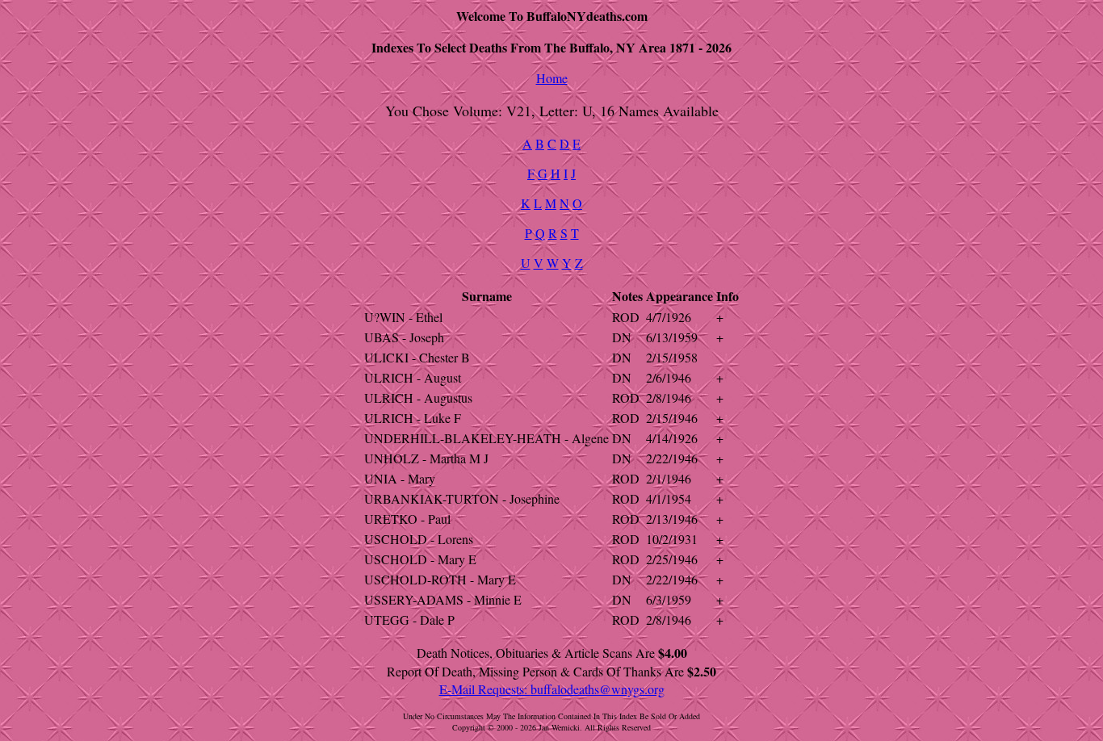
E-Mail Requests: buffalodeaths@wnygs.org (552, 688)
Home (552, 77)
